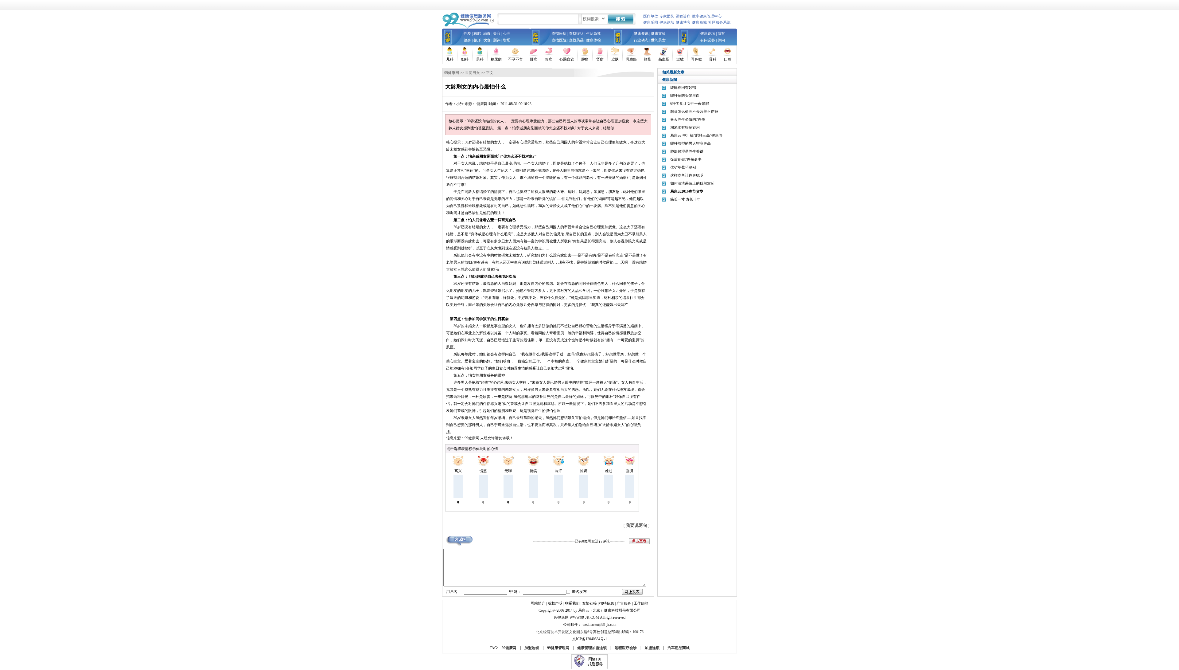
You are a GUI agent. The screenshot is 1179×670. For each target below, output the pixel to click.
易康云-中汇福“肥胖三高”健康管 (696, 135)
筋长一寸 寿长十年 (685, 199)
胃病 (548, 59)
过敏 (680, 59)
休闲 (721, 40)
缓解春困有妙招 (683, 87)
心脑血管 (566, 59)
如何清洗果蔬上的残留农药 (692, 183)
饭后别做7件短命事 (686, 159)
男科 (480, 59)
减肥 (477, 33)
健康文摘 (658, 33)
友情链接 (589, 603)
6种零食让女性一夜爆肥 (689, 103)
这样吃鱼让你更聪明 (686, 175)
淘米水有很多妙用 (685, 127)
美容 (496, 33)
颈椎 (647, 59)
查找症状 (576, 33)
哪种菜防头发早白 (685, 95)
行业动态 (641, 40)
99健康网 (451, 73)
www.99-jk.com (584, 617)
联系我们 (572, 603)
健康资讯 (641, 33)
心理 (506, 33)
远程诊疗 (683, 16)
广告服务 (624, 603)
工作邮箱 (641, 603)
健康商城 (699, 22)
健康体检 (593, 40)
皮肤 (615, 59)
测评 (496, 40)
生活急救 (593, 33)
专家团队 (667, 16)
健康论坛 (667, 22)
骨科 (712, 59)
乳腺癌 (631, 59)
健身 (467, 40)
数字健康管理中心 (707, 16)
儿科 (449, 59)
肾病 (600, 59)
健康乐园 (650, 22)
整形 (477, 40)
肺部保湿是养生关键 (686, 151)
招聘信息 (606, 603)
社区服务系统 (719, 22)
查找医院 (559, 40)
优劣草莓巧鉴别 (683, 167)
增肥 (506, 40)
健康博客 (683, 22)
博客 (721, 33)
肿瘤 (585, 59)
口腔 (727, 59)
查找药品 (576, 40)
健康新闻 (669, 79)
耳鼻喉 (696, 59)
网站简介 (538, 603)
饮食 (487, 40)
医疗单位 (650, 16)
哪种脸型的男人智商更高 (690, 143)
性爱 (467, 33)
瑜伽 (487, 33)
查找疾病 (559, 33)
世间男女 (658, 40)
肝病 (533, 59)
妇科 (465, 59)
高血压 (663, 59)
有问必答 (707, 40)
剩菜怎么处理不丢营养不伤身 (694, 111)
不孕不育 (515, 59)
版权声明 (555, 603)
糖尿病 (496, 59)
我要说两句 (636, 525)
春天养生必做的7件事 (687, 119)
